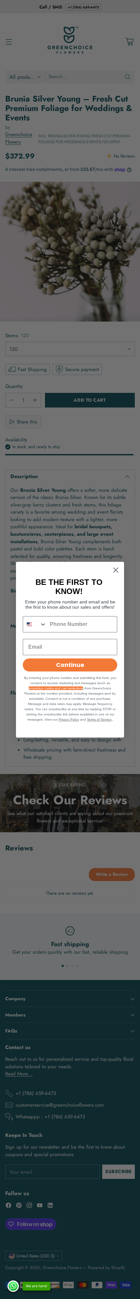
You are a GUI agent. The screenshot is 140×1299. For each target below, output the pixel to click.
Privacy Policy (69, 719)
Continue (70, 665)
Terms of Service (99, 719)
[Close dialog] (115, 570)
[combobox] (35, 624)
